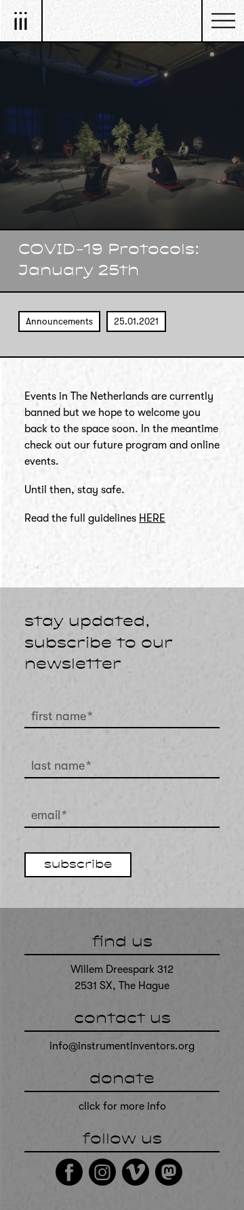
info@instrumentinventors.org (122, 1046)
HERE (152, 518)
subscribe (78, 865)
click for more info (122, 1106)
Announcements (59, 321)
